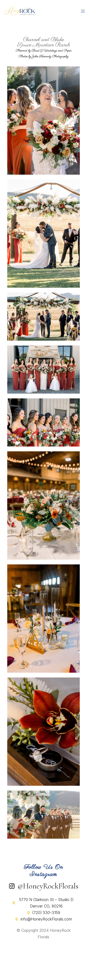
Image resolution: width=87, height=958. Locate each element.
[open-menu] (83, 11)
